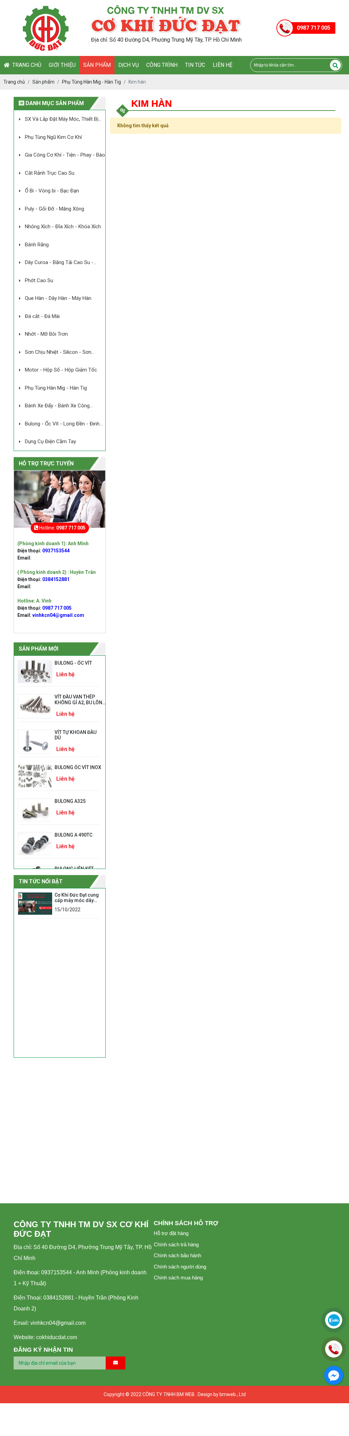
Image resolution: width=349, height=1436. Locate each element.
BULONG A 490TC (73, 830)
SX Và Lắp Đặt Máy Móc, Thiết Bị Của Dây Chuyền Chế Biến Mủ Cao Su (56, 119)
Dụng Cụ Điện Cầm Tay (50, 441)
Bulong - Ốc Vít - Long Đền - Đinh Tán (57, 424)
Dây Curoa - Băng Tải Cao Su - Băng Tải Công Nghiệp (53, 262)
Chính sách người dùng (180, 1267)
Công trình (162, 65)
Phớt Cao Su (39, 280)
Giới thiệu (62, 65)
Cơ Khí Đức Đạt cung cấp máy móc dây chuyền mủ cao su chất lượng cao (77, 903)
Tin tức (195, 65)
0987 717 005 (57, 608)
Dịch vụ (128, 65)
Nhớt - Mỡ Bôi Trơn (46, 334)
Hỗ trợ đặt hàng (171, 1233)
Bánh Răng (37, 245)
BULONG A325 (70, 797)
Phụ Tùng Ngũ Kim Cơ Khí (53, 137)
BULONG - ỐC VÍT (73, 659)
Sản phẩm (97, 65)
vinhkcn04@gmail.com (58, 615)
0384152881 (56, 579)
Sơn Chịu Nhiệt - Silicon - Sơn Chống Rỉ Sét (52, 352)
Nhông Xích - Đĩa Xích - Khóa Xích (63, 226)
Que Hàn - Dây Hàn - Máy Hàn (58, 298)
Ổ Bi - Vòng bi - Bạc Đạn (52, 191)
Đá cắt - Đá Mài (42, 316)
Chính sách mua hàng (178, 1277)
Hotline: (62, 528)
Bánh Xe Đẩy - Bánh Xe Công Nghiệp (52, 406)
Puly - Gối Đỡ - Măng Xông (54, 209)
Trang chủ (25, 65)
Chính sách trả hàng (176, 1244)
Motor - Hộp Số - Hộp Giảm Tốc (61, 370)
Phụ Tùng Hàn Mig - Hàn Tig (56, 388)
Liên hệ (222, 65)
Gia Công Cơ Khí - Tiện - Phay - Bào (65, 155)
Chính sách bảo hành (177, 1255)
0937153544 (56, 550)
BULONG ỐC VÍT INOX (78, 763)
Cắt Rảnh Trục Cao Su (49, 173)
